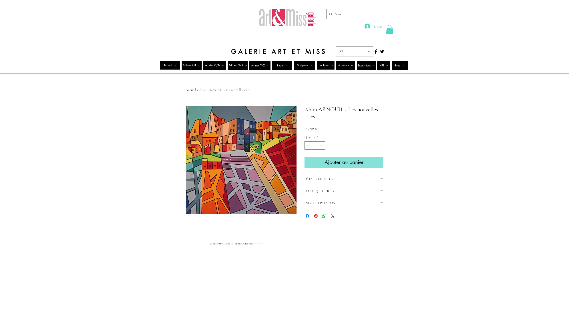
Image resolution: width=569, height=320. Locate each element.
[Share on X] (332, 216)
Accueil (191, 90)
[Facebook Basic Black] (376, 51)
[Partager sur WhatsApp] (324, 216)
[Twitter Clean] (373, 243)
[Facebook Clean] (367, 243)
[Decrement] (308, 145)
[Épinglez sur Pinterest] (316, 216)
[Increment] (321, 145)
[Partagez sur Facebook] (307, 216)
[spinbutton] (315, 145)
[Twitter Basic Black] (382, 51)
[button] (389, 29)
